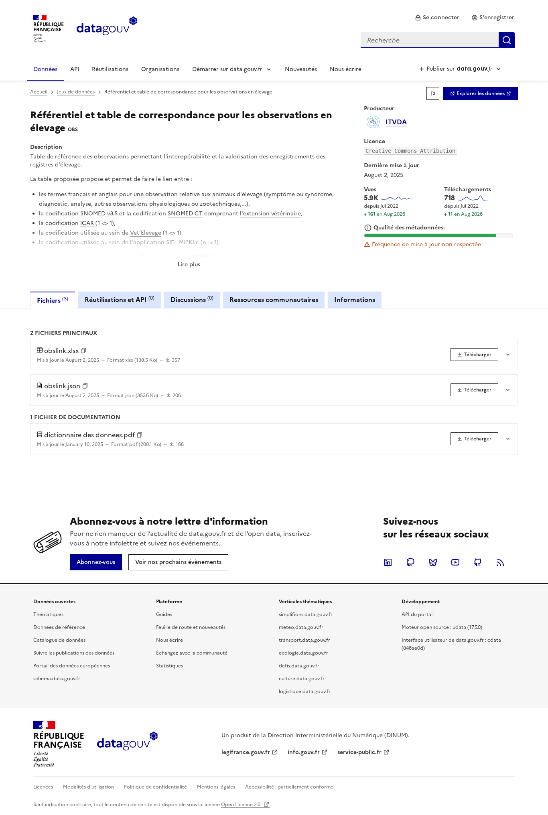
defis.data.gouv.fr (299, 665)
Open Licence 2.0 (241, 804)
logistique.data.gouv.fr (305, 691)
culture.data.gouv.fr (302, 678)
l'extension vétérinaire (270, 213)
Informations (354, 299)
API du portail (418, 614)
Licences (43, 787)
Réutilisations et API (119, 299)
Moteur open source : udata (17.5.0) (442, 627)
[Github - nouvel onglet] (478, 562)
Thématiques (48, 614)
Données (45, 69)
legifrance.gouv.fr (245, 752)
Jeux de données (76, 91)
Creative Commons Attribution (410, 151)
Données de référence (59, 627)
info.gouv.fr (304, 752)
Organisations (160, 69)
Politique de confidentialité (155, 787)
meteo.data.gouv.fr (301, 627)
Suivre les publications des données (73, 653)
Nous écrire (345, 69)
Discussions (191, 299)
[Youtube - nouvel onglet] (455, 562)
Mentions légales (216, 787)
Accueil (38, 91)
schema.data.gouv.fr (56, 678)
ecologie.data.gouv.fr (303, 653)
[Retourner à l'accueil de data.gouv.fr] (107, 28)
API (74, 69)
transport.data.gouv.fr (304, 640)
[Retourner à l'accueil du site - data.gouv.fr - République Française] (127, 744)
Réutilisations (110, 69)
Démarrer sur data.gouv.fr (227, 69)
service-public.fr (359, 752)
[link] (437, 18)
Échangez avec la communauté (191, 653)
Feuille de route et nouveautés (190, 627)
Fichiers (52, 300)
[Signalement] (432, 93)
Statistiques (169, 665)
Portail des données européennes (71, 665)
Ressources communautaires (273, 299)
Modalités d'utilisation (88, 787)
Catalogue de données (59, 640)
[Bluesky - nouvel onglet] (433, 562)
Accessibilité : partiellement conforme (289, 787)
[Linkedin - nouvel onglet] (388, 562)
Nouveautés (301, 69)
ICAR (87, 223)
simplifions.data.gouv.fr (306, 614)
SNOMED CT (185, 213)
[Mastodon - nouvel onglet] (410, 562)
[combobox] (438, 40)
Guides (164, 614)
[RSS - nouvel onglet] (500, 562)
